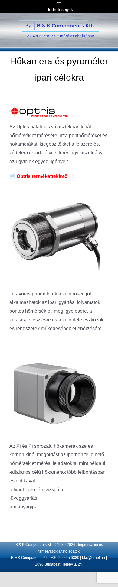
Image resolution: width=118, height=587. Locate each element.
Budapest (52, 564)
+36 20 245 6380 (65, 558)
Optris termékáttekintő (38, 176)
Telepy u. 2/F (72, 564)
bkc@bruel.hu (93, 558)
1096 (39, 564)
